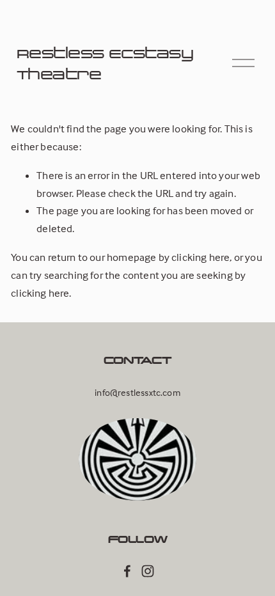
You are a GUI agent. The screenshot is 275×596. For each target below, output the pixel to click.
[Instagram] (147, 571)
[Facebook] (127, 571)
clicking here (200, 257)
